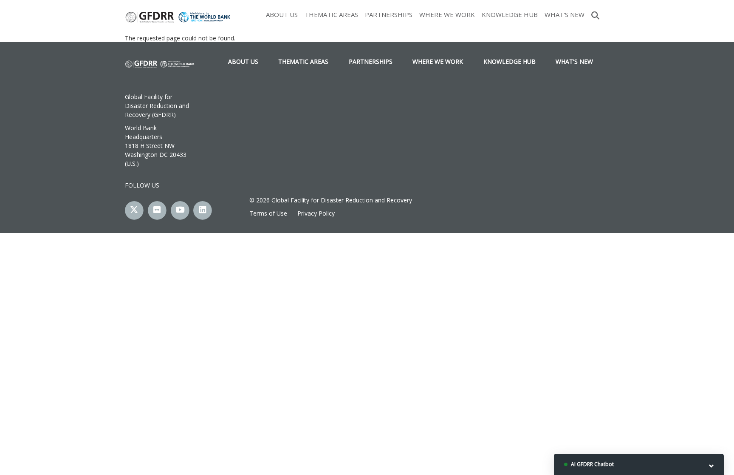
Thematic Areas (331, 14)
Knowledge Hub (510, 14)
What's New (564, 14)
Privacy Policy (316, 213)
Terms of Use (268, 213)
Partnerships (388, 14)
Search (595, 14)
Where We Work (447, 14)
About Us (282, 14)
